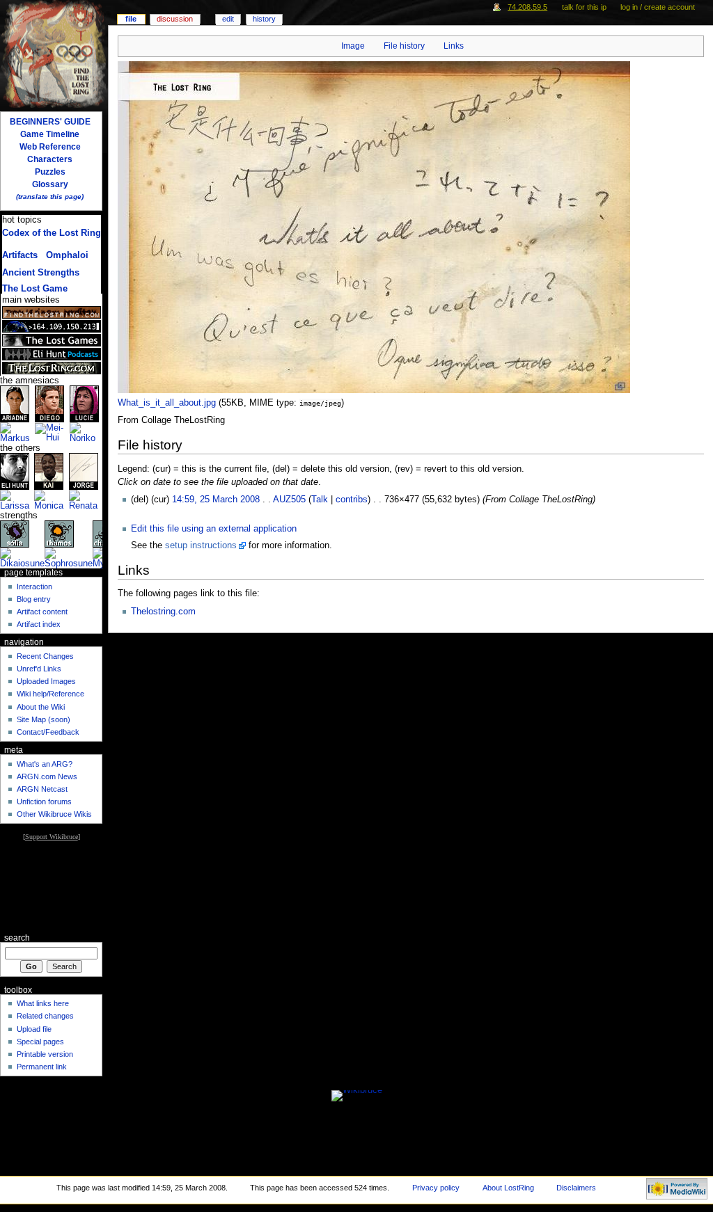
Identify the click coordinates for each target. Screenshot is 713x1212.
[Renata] (86, 500)
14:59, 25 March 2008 (216, 499)
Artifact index (39, 624)
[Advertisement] (51, 886)
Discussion (175, 19)
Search (17, 938)
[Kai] (48, 471)
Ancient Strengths (40, 273)
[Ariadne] (14, 403)
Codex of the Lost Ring (51, 233)
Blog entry (34, 599)
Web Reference (50, 147)
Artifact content (42, 611)
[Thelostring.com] (51, 368)
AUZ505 (289, 499)
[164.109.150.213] (51, 326)
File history (404, 46)
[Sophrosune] (69, 558)
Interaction (34, 586)
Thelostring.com (163, 611)
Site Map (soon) (43, 719)
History (264, 19)
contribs (352, 499)
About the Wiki (41, 707)
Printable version (45, 1054)
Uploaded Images (46, 681)
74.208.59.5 (527, 7)
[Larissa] (17, 500)
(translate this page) (50, 196)
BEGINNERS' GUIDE (50, 122)
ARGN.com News (47, 776)
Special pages (40, 1041)
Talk (319, 499)
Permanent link (42, 1066)
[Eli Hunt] (14, 471)
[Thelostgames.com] (51, 340)
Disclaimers (576, 1187)
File (130, 19)
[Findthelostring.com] (51, 312)
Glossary (50, 184)
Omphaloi (67, 255)
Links (454, 46)
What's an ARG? (44, 764)
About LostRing (508, 1187)
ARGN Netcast (42, 789)
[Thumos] (59, 534)
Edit (228, 19)
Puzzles (50, 172)
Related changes (45, 1016)
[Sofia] (14, 534)
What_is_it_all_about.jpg (167, 403)
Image (353, 46)
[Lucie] (84, 403)
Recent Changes (45, 656)
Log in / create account (657, 7)
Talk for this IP (584, 7)
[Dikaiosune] (22, 558)
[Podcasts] (51, 354)
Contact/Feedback (48, 732)
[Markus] (17, 433)
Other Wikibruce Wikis (54, 814)
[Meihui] (52, 433)
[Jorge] (83, 471)
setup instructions (201, 545)
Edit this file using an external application (214, 529)
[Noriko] (86, 433)
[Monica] (51, 500)
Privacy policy (436, 1187)
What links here (43, 1003)
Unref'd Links (39, 668)
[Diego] (49, 403)
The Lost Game (35, 289)
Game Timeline (49, 134)
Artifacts (20, 255)
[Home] (54, 54)
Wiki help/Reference (50, 693)
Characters (49, 159)
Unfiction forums (44, 801)
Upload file (34, 1029)
